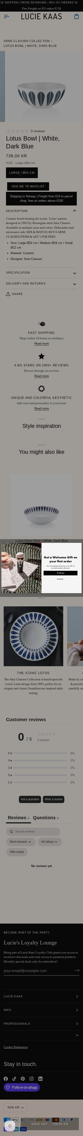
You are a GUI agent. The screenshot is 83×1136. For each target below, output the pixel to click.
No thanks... (60, 579)
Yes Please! (60, 573)
